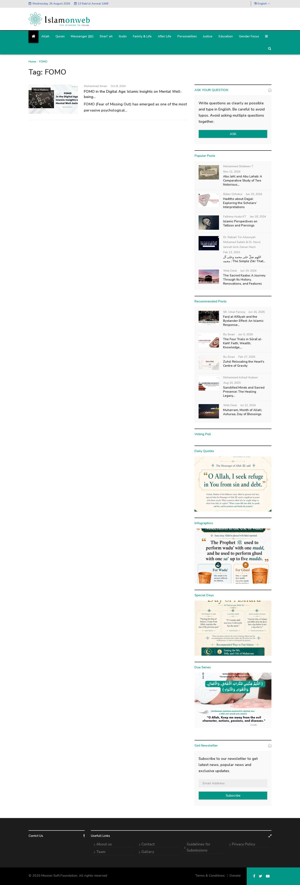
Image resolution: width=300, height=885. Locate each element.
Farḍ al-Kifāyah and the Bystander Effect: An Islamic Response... (243, 321)
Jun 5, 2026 (245, 334)
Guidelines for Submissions (198, 847)
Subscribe (233, 795)
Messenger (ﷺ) (82, 36)
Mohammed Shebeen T (238, 166)
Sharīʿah (106, 36)
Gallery (147, 851)
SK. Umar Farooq (234, 312)
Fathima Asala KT (234, 216)
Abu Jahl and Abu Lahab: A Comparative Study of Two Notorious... (242, 180)
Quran (60, 36)
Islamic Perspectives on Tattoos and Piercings (240, 223)
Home (32, 62)
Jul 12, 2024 (248, 405)
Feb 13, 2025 (231, 252)
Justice (207, 36)
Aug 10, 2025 (232, 383)
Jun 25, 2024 (254, 194)
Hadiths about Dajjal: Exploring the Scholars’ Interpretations (240, 203)
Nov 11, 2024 (231, 172)
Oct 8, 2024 (118, 86)
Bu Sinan (229, 334)
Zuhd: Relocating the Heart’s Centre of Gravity (243, 364)
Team (100, 851)
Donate (235, 875)
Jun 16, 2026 (257, 312)
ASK (233, 134)
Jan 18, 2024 (258, 216)
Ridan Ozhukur (232, 194)
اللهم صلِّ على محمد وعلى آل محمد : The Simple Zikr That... (244, 259)
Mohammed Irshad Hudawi (240, 377)
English (262, 4)
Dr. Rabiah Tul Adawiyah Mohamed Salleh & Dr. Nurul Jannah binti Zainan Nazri (241, 242)
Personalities (187, 36)
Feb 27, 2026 (246, 357)
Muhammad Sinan (95, 86)
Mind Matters (41, 89)
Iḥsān (123, 36)
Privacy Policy (243, 844)
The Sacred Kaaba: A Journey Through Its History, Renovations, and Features (244, 279)
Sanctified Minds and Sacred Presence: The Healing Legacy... (243, 392)
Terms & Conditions (210, 875)
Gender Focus (249, 36)
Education (226, 36)
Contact (148, 844)
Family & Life (142, 36)
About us (104, 844)
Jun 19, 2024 (248, 271)
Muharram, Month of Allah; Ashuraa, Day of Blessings (242, 412)
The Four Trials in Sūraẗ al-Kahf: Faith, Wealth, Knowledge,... (242, 343)
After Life (164, 36)
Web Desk (230, 271)
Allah (45, 36)
